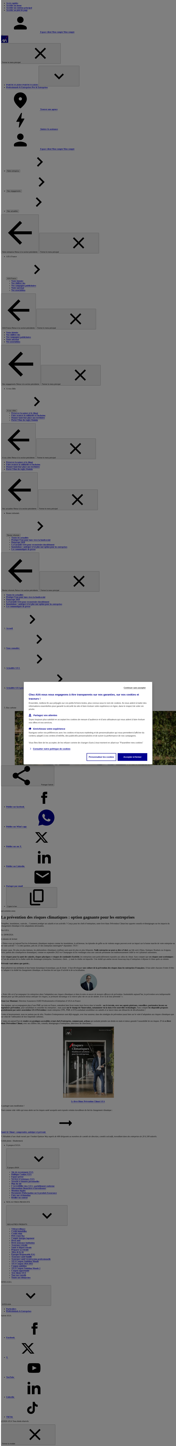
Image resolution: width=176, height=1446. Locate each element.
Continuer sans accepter (135, 687)
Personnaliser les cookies (101, 757)
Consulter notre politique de (51, 749)
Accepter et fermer (132, 757)
